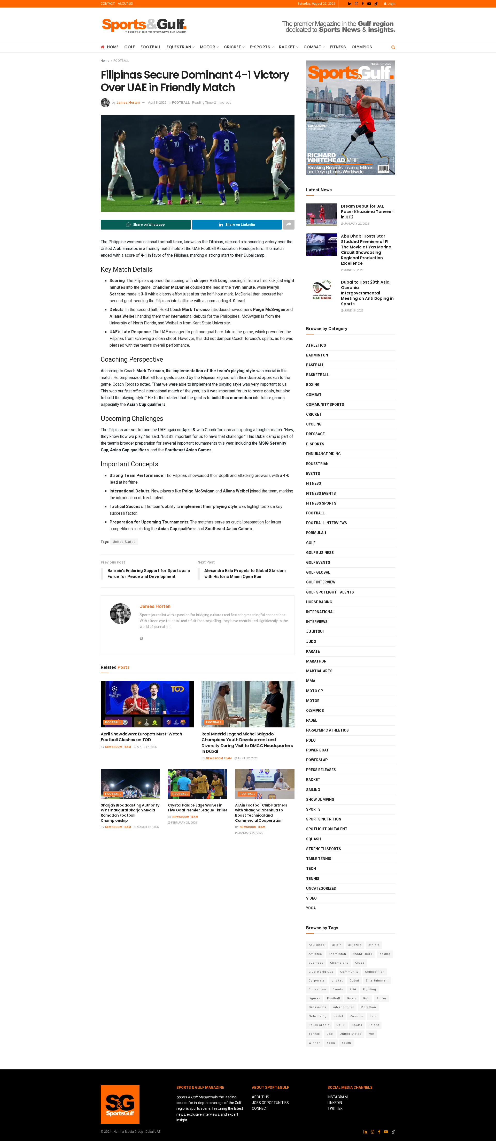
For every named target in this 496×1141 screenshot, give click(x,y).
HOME (113, 47)
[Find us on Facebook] (363, 4)
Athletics (316, 345)
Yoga (331, 1043)
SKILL (340, 1025)
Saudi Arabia (319, 1025)
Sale (373, 1016)
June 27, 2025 (353, 270)
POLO (311, 740)
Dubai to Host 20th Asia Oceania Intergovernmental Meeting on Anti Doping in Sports (367, 293)
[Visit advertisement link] (301, 24)
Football (333, 998)
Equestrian (317, 464)
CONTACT (108, 3)
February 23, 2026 (183, 822)
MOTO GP (314, 691)
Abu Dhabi (317, 945)
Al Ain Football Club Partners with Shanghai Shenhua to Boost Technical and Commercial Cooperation (261, 813)
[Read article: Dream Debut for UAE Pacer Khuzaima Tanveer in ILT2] (321, 214)
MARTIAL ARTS (319, 671)
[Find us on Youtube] (369, 4)
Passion (356, 1016)
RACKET (287, 47)
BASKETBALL (317, 375)
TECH (311, 868)
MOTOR (207, 47)
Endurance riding (323, 454)
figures (314, 998)
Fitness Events (321, 493)
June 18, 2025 (353, 310)
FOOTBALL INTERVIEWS (326, 523)
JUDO (311, 641)
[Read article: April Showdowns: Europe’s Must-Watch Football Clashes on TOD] (147, 704)
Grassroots (317, 1007)
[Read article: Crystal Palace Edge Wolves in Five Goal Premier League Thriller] (197, 784)
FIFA (353, 989)
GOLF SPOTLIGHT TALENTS (330, 592)
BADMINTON (317, 355)
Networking (318, 1016)
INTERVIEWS (317, 622)
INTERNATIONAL (320, 612)
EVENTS (313, 473)
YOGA (311, 908)
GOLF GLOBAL (318, 572)
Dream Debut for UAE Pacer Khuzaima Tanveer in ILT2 (367, 211)
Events (338, 989)
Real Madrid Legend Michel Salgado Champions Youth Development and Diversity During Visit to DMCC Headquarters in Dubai (247, 742)
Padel (338, 1016)
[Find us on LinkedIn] (349, 4)
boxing (384, 954)
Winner (314, 1043)
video (311, 898)
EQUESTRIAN (179, 47)
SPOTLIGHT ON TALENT (326, 829)
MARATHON (316, 661)
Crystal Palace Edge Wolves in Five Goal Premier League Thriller (197, 808)
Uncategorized (321, 888)
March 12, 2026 (147, 827)
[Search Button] (393, 47)
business (316, 963)
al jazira (355, 945)
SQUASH (313, 839)
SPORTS (313, 809)
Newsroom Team (118, 747)
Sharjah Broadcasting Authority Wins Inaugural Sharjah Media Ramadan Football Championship (130, 813)
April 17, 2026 (146, 747)
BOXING (313, 384)
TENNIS (312, 878)
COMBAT (312, 47)
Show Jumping (320, 799)
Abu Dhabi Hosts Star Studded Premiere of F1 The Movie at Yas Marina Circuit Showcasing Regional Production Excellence (366, 249)
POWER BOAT (317, 750)
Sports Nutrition (323, 819)
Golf (366, 998)
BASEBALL (315, 365)
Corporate (317, 980)
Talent (374, 1025)
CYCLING (314, 424)
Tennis (314, 1034)
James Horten (128, 102)
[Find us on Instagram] (356, 4)
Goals (351, 998)
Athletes (315, 954)
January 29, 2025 (356, 224)
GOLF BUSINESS (320, 553)
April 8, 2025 (157, 102)
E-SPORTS (260, 47)
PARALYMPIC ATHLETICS (327, 730)
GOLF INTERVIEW (320, 582)
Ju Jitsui (315, 631)
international (343, 1007)
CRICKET (232, 47)
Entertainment (377, 980)
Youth (346, 1043)
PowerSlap (317, 760)
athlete (374, 945)
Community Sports (325, 404)
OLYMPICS (362, 47)
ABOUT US (125, 3)
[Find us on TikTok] (376, 4)
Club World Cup (321, 972)
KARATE (313, 651)
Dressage (315, 434)
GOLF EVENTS (318, 562)
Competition (375, 972)
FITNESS (338, 47)
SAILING (313, 790)
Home (105, 60)
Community (349, 972)
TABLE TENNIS (318, 859)
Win (371, 1034)
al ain (337, 945)
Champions (339, 963)
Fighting (369, 989)
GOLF (129, 47)
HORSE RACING (319, 602)
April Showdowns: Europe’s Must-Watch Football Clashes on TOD (141, 737)
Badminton (337, 954)
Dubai (354, 980)
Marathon (368, 1007)
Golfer (381, 998)
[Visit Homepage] (144, 24)
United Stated (124, 541)
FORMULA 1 (316, 533)
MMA (310, 681)
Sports (357, 1025)
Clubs (359, 963)
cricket (337, 980)
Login (391, 3)
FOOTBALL (151, 47)
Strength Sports (323, 849)
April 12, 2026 (247, 758)
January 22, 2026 (250, 833)
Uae (330, 1034)
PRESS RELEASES (321, 770)
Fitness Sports (321, 503)
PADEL (311, 720)
